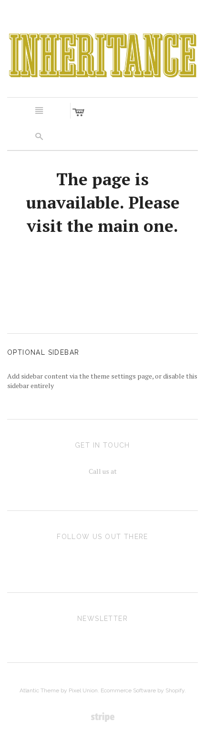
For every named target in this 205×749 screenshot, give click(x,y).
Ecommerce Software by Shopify (142, 690)
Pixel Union (83, 690)
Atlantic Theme (39, 690)
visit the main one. (102, 226)
